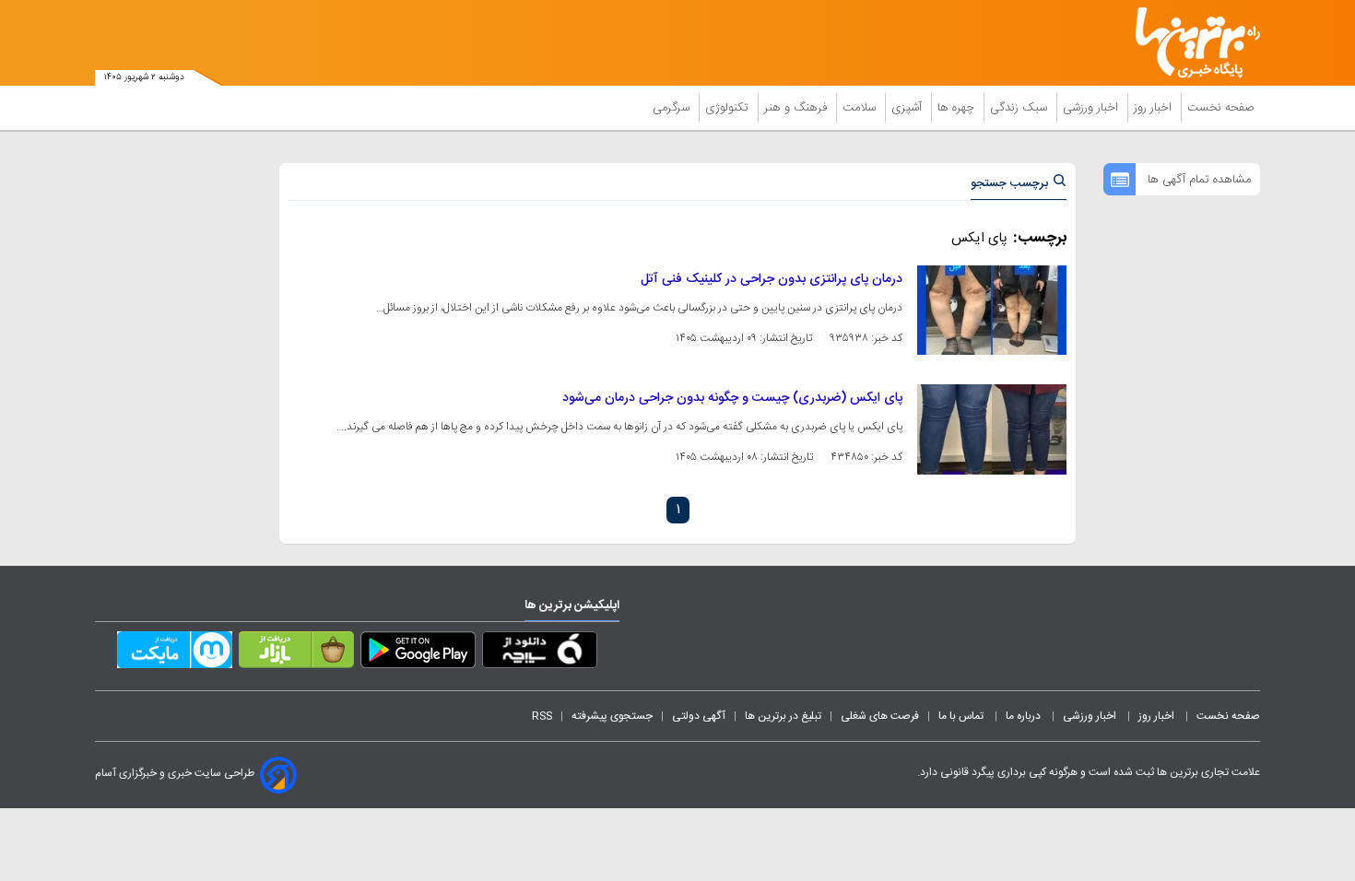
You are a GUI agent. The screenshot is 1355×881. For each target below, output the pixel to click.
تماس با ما (962, 716)
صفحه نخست (1221, 108)
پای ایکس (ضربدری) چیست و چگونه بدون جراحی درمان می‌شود (732, 398)
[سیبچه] (539, 653)
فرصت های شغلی (880, 716)
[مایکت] (174, 653)
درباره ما (1024, 716)
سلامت (860, 108)
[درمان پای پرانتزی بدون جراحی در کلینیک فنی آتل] (991, 310)
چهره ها (957, 108)
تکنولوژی (728, 108)
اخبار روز (1154, 108)
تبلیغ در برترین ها (783, 716)
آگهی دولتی (698, 716)
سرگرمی (673, 108)
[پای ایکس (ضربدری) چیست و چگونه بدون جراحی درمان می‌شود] (991, 429)
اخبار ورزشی (1092, 108)
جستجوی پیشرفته (612, 716)
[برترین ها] (1190, 42)
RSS (542, 716)
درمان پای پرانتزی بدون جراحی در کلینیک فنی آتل (771, 279)
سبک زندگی (1020, 108)
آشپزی (908, 108)
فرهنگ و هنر (797, 108)
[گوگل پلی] (418, 653)
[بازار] (296, 653)
